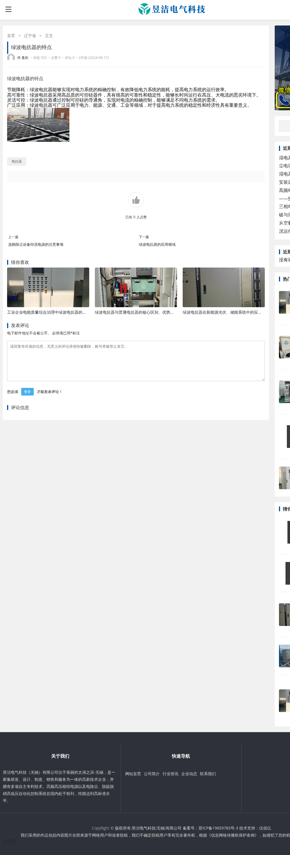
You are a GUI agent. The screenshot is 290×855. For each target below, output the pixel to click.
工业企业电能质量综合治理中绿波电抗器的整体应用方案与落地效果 (66, 312)
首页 (11, 35)
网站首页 (133, 773)
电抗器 (23, 78)
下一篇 (144, 236)
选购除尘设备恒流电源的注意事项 (35, 244)
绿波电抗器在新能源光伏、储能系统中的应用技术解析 (230, 312)
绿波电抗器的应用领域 (157, 244)
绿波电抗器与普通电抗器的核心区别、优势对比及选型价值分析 (150, 312)
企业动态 (189, 773)
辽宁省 (30, 35)
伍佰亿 (265, 828)
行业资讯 (170, 773)
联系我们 (208, 773)
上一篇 (13, 236)
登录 (27, 391)
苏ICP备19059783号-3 (218, 828)
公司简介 (152, 773)
